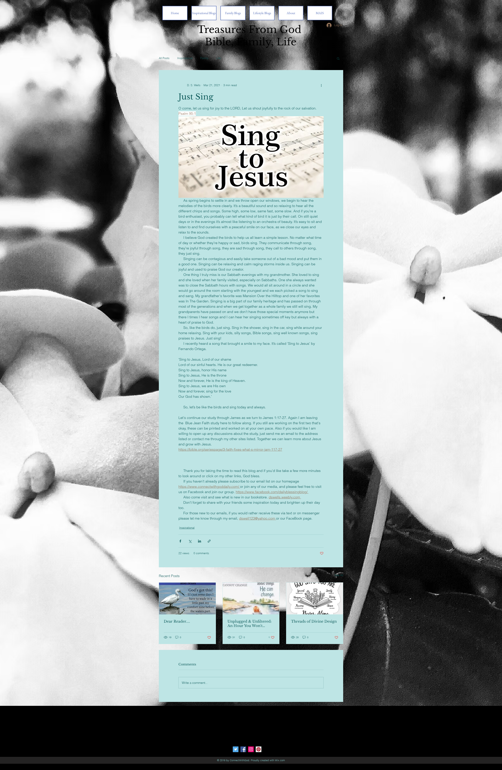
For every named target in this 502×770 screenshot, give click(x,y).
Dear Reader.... (177, 621)
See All (339, 575)
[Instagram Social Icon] (251, 749)
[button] (338, 58)
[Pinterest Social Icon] (258, 749)
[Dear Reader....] (187, 598)
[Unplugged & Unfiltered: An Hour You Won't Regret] (251, 598)
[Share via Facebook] (180, 541)
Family (204, 58)
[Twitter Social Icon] (235, 749)
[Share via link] (209, 541)
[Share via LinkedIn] (199, 541)
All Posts (164, 58)
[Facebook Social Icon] (243, 749)
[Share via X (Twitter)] (190, 541)
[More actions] (321, 85)
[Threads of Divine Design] (314, 598)
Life (218, 58)
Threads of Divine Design (314, 621)
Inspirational (185, 58)
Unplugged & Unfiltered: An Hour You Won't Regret (249, 623)
